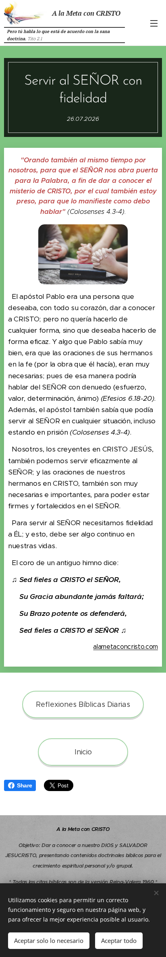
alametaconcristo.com (125, 646)
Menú (154, 23)
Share (24, 785)
